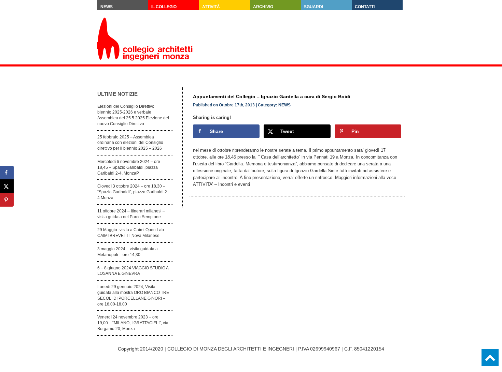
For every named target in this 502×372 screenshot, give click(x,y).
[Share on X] (7, 186)
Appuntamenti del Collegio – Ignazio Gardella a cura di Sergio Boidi (271, 96)
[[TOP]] (490, 357)
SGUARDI (313, 6)
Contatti (365, 6)
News (106, 6)
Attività (211, 6)
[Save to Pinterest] (7, 200)
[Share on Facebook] (7, 172)
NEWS (284, 105)
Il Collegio (164, 6)
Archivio (263, 6)
